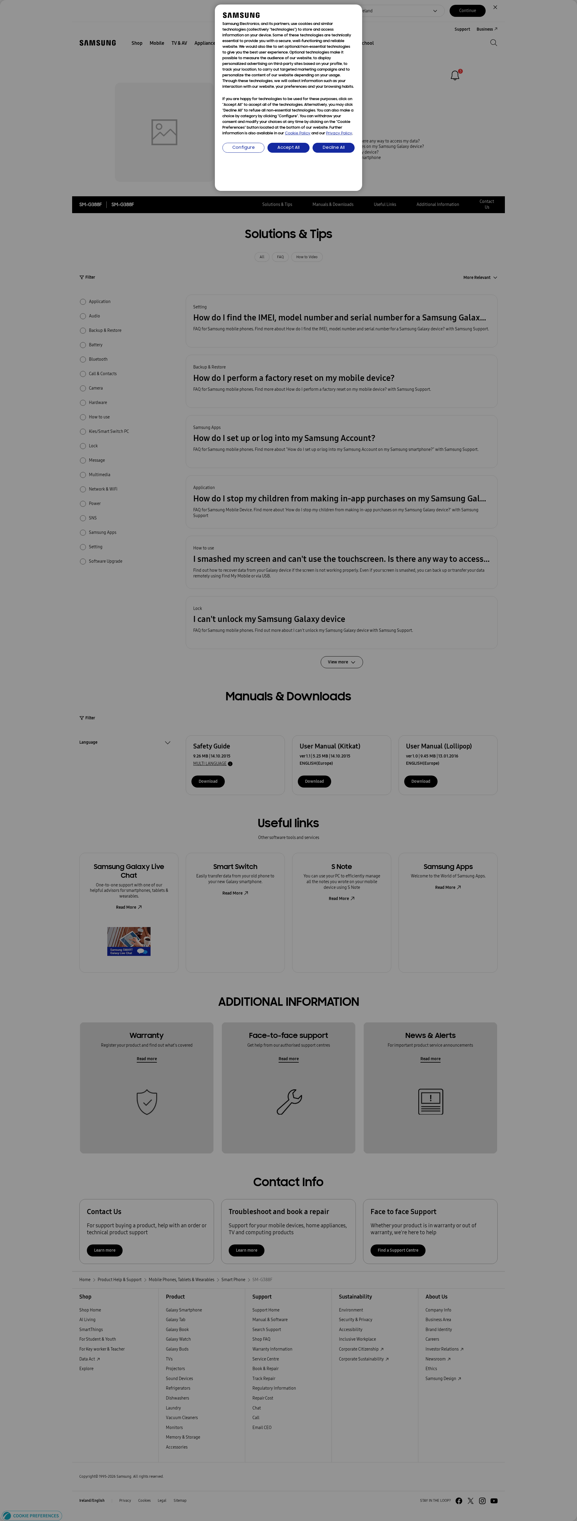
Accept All (288, 147)
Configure (243, 147)
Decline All (334, 147)
